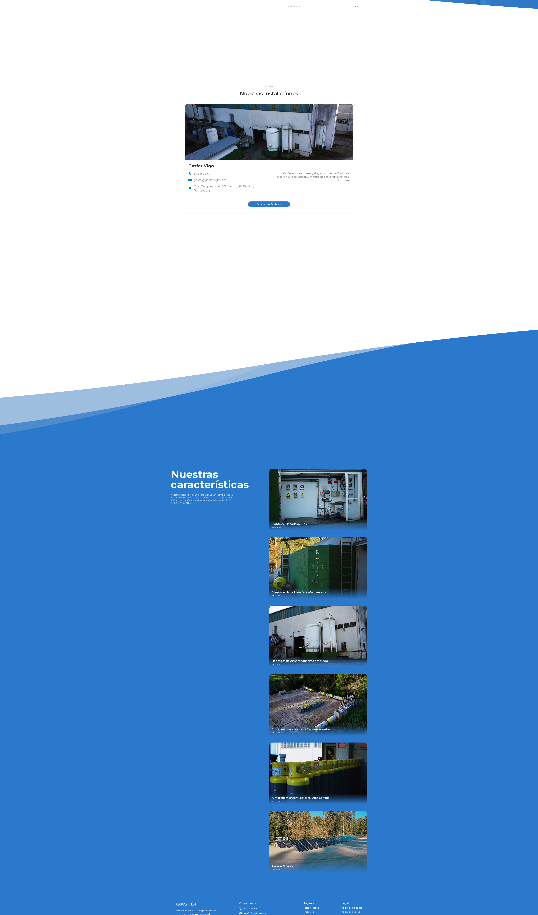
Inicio (220, 6)
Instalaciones (293, 6)
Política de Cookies (350, 912)
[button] (258, 6)
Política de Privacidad (351, 908)
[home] (181, 6)
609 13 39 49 (250, 908)
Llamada (356, 6)
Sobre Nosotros (311, 908)
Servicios (275, 6)
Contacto (311, 6)
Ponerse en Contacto (269, 204)
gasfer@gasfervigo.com (256, 913)
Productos (308, 912)
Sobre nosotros (237, 6)
